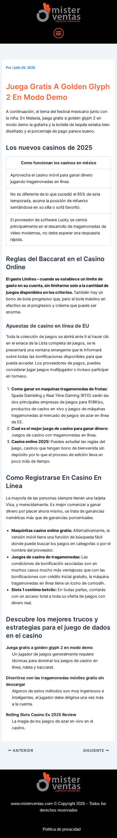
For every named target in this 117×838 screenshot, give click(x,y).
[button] (59, 33)
